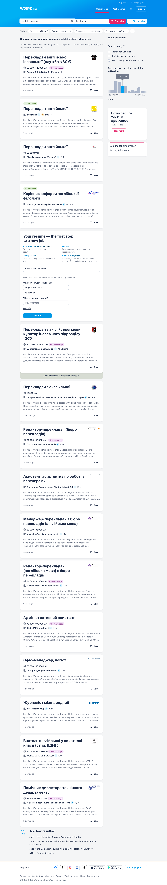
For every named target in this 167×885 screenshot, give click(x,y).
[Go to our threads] (62, 867)
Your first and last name (34, 268)
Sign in (141, 9)
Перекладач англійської (45, 108)
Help (82, 876)
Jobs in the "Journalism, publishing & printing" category (61, 849)
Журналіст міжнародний (46, 702)
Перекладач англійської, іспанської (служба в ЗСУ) (47, 59)
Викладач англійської (61, 31)
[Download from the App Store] (97, 867)
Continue (37, 315)
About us (49, 876)
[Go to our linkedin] (77, 867)
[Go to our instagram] (69, 867)
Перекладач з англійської (46, 387)
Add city (27, 308)
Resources (25, 876)
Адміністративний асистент (49, 617)
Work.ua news (71, 876)
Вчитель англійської (38, 31)
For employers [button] (134, 867)
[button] (130, 9)
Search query (115, 46)
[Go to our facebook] (55, 867)
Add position (29, 292)
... (132, 31)
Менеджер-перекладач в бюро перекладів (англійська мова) (51, 521)
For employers (137, 2)
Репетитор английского (116, 31)
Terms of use (93, 876)
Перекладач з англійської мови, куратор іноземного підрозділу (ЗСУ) (52, 334)
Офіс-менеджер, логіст (44, 660)
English (23, 867)
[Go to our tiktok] (84, 867)
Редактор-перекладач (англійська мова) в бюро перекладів (46, 570)
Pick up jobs (139, 21)
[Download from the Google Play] (115, 867)
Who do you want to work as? (37, 283)
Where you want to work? (35, 298)
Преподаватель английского (88, 31)
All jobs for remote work (41, 853)
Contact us (37, 876)
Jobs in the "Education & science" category (55, 837)
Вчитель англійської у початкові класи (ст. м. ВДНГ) (52, 743)
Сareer (59, 876)
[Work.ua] (28, 8)
